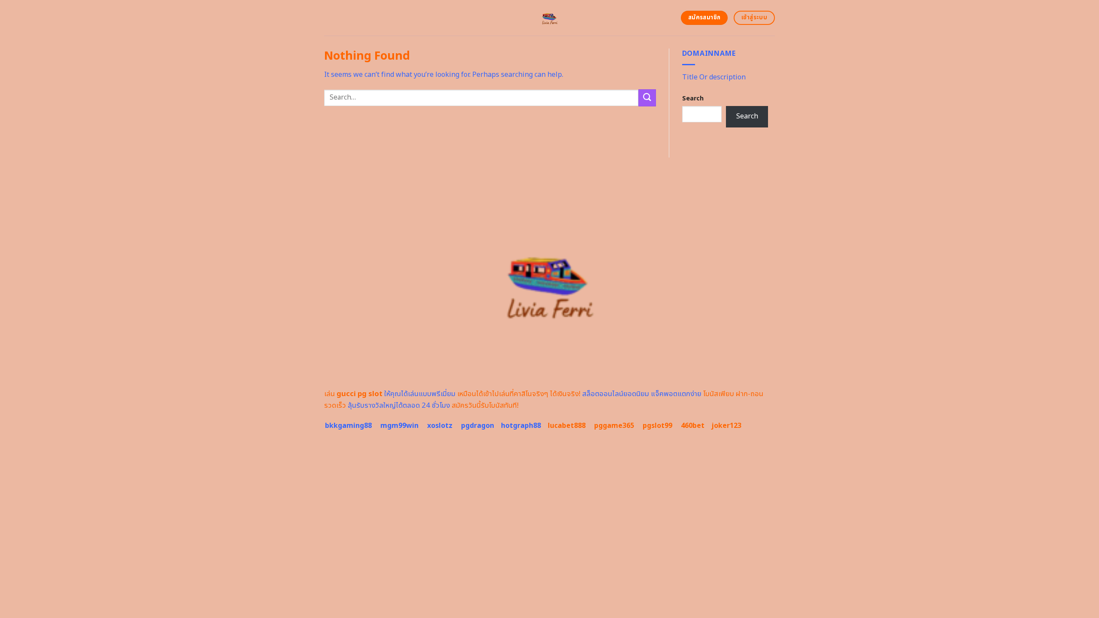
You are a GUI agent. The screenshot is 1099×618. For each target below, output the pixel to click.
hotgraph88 (521, 426)
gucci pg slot (360, 394)
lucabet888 (567, 426)
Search (693, 98)
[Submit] (647, 97)
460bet (692, 426)
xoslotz (439, 426)
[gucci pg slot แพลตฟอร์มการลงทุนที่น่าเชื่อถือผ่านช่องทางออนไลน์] (549, 18)
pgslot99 (657, 426)
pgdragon (477, 426)
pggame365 (614, 426)
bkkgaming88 (348, 426)
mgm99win (399, 426)
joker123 (726, 426)
